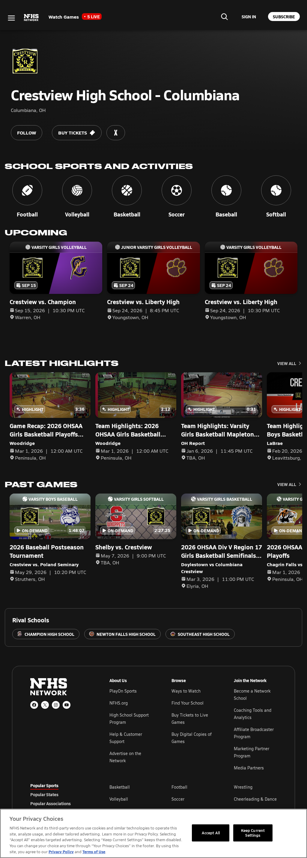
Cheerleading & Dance (255, 799)
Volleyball (118, 799)
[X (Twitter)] (45, 705)
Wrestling (243, 787)
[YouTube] (66, 705)
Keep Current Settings (253, 833)
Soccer (177, 799)
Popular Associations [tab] (50, 803)
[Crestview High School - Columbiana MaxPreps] (115, 132)
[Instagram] (56, 705)
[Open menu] (11, 18)
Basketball (119, 787)
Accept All (211, 832)
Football (179, 787)
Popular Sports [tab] (44, 785)
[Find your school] (224, 16)
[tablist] (60, 794)
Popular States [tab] (44, 794)
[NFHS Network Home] (31, 17)
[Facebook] (34, 705)
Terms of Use (93, 851)
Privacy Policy (61, 851)
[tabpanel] (193, 798)
